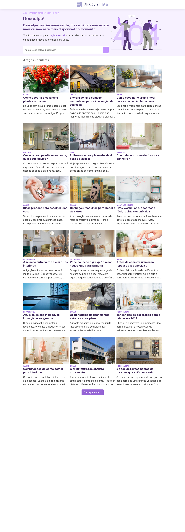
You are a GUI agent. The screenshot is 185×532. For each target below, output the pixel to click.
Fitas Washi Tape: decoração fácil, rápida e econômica (135, 209)
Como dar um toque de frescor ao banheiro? (138, 157)
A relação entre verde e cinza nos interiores (45, 263)
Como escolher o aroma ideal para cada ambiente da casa (135, 99)
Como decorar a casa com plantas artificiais (40, 99)
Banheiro (120, 152)
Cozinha (27, 152)
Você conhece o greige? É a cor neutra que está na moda (91, 263)
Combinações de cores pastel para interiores (43, 370)
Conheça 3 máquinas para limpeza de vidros (92, 209)
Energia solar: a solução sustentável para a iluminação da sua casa (91, 101)
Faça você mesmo (124, 205)
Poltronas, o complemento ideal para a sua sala (91, 157)
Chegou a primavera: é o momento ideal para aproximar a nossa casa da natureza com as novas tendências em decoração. (138, 327)
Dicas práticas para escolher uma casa (45, 209)
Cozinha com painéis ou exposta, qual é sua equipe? (45, 157)
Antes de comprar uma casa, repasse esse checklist (135, 263)
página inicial (57, 35)
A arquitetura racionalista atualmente (87, 370)
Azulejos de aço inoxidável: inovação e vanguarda (41, 316)
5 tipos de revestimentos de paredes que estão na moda (134, 370)
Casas (26, 95)
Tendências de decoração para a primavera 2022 (138, 316)
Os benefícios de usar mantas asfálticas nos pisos (89, 316)
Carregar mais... (92, 392)
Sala (72, 152)
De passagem (29, 259)
